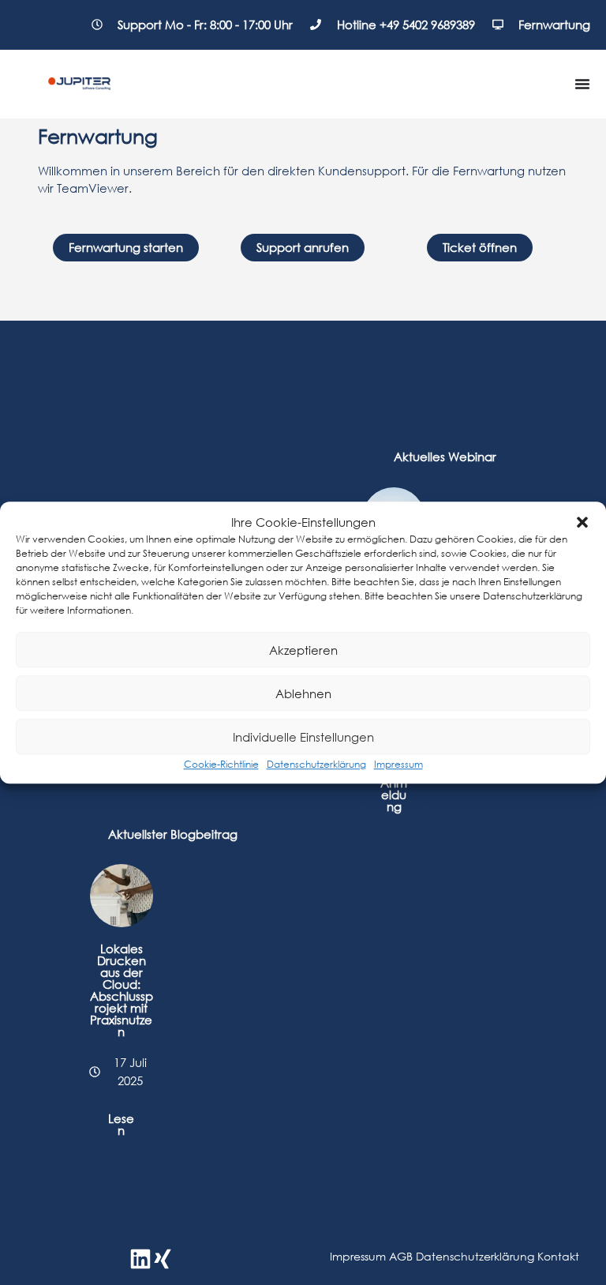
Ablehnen (303, 693)
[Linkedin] (140, 1259)
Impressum (398, 764)
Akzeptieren (303, 650)
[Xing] (163, 1259)
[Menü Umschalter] (582, 84)
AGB (401, 1256)
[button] (582, 522)
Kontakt (558, 1256)
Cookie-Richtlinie (221, 764)
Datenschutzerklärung (316, 764)
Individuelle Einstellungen (303, 737)
